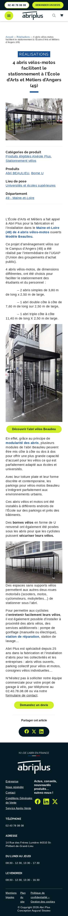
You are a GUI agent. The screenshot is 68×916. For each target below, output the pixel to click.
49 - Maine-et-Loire (20, 198)
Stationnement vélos (21, 161)
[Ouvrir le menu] (9, 15)
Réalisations (23, 37)
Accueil (9, 37)
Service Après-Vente (18, 808)
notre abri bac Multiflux (34, 25)
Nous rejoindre (15, 787)
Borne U (37, 173)
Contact (10, 792)
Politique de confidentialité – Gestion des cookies (43, 897)
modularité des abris (22, 443)
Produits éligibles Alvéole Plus (28, 156)
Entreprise (12, 781)
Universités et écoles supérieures (31, 185)
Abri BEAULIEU (17, 173)
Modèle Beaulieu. (19, 236)
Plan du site (23, 897)
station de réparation (22, 636)
